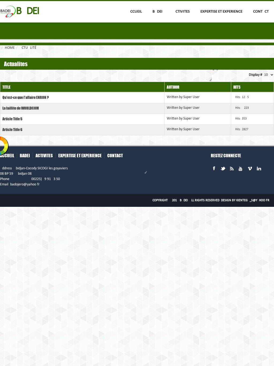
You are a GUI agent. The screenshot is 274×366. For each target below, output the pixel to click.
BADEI (157, 12)
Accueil (135, 12)
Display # (255, 75)
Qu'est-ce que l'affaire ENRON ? (25, 97)
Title (6, 86)
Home (10, 48)
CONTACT (261, 12)
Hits (237, 86)
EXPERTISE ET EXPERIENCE (221, 12)
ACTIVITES (181, 12)
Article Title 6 (12, 129)
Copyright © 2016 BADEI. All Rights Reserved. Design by (211, 200)
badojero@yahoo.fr (25, 184)
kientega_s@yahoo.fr (252, 200)
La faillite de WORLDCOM (20, 108)
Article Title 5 (12, 118)
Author (173, 86)
